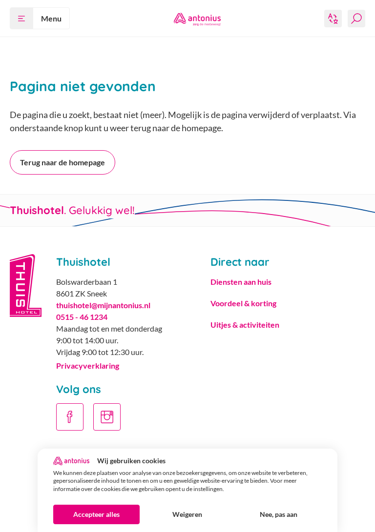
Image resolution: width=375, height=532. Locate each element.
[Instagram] (107, 417)
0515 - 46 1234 (81, 316)
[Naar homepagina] (197, 18)
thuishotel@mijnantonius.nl (103, 305)
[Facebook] (69, 417)
